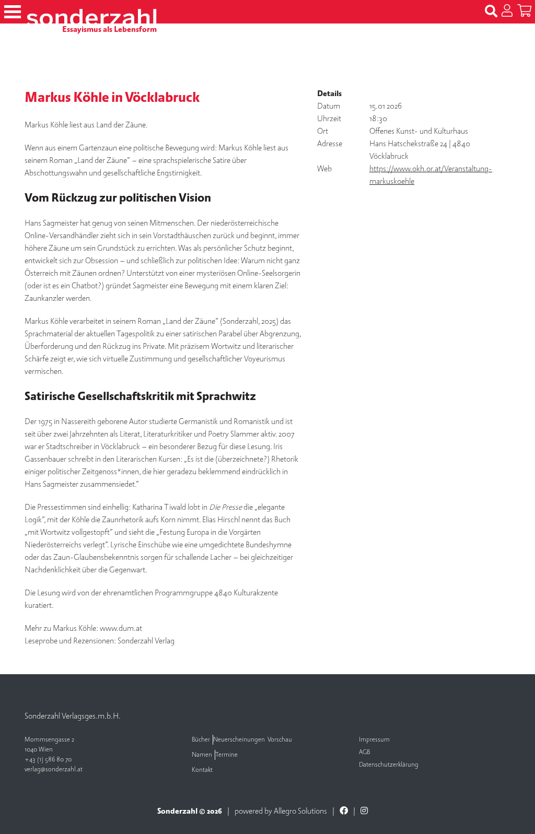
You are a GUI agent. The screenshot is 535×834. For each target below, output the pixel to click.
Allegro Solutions (300, 811)
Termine (226, 755)
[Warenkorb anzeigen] (524, 11)
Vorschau (280, 740)
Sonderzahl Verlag (146, 640)
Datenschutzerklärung (388, 765)
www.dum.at (121, 628)
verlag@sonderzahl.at (54, 769)
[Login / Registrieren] (507, 11)
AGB (364, 752)
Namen (202, 755)
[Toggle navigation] (12, 12)
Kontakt (202, 770)
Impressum (374, 740)
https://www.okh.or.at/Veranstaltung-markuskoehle (430, 175)
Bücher (201, 740)
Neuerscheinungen (239, 740)
